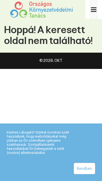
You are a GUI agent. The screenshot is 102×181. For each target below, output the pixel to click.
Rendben (84, 168)
